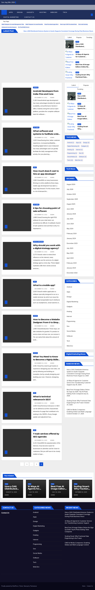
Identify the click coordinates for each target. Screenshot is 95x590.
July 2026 (70, 189)
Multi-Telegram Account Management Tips (13, 24)
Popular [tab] (86, 85)
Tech (65, 12)
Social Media (72, 156)
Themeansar (33, 586)
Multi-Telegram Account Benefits (34, 24)
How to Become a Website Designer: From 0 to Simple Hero (46, 322)
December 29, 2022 (41, 97)
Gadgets (30, 12)
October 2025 (71, 194)
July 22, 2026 (56, 492)
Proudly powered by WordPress (10, 586)
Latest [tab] (73, 85)
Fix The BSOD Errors (23, 27)
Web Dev (54, 12)
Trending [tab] (80, 89)
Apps (11, 12)
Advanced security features (9, 27)
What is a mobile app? (44, 285)
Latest (70, 37)
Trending (89, 37)
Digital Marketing (11, 17)
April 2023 (70, 258)
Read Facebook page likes (51, 24)
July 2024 (70, 219)
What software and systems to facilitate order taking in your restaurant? (46, 134)
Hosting (42, 12)
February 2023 (72, 263)
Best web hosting (83, 24)
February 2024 (72, 233)
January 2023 (71, 268)
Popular (79, 37)
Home (83, 586)
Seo (35, 392)
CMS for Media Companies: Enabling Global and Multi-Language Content (79, 412)
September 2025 (72, 199)
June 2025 (70, 209)
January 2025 (71, 214)
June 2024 (70, 224)
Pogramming (72, 153)
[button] (88, 14)
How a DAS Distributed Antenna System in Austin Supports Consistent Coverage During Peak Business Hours (79, 514)
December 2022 (72, 273)
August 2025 (71, 204)
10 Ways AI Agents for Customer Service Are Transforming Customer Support (79, 383)
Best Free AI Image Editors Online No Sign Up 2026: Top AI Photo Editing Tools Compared (78, 392)
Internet (79, 149)
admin (52, 97)
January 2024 (71, 238)
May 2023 (70, 253)
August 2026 (71, 184)
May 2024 (70, 228)
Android (36, 87)
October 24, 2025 (81, 492)
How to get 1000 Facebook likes (68, 24)
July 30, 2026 (33, 492)
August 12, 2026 (11, 492)
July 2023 (70, 248)
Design (20, 12)
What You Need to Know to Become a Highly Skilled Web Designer (46, 359)
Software (36, 127)
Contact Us (29, 17)
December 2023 (72, 243)
